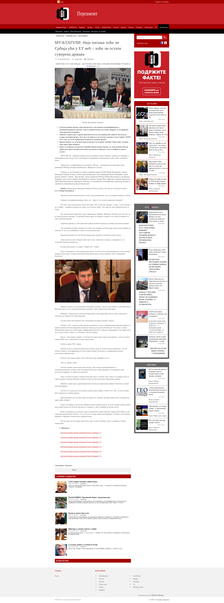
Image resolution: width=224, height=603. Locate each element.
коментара (78, 59)
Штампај (90, 59)
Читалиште (86, 31)
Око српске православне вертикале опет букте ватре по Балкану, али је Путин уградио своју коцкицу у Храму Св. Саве (158, 130)
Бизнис (101, 581)
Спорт (101, 587)
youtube (165, 42)
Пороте (66, 31)
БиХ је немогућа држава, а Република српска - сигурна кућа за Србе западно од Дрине (158, 372)
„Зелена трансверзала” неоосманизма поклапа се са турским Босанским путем (158, 391)
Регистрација (165, 2)
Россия (101, 579)
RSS (62, 2)
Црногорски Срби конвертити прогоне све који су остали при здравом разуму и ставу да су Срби (158, 165)
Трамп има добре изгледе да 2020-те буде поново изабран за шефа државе (157, 181)
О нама (64, 599)
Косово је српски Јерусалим (78, 513)
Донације (71, 599)
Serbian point (103, 576)
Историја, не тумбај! (98, 31)
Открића (136, 581)
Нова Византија (75, 31)
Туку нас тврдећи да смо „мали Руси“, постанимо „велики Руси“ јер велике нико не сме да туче (158, 146)
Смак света (103, 584)
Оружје (135, 579)
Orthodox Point (138, 587)
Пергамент (83, 36)
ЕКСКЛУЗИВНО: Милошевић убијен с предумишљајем (89, 497)
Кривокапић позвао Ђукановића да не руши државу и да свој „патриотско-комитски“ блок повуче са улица (157, 216)
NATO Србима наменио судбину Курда (82, 481)
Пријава (158, 2)
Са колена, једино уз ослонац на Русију (83, 544)
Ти (134, 584)
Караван (102, 590)
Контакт (78, 599)
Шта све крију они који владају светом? (157, 421)
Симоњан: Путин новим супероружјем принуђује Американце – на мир (157, 339)
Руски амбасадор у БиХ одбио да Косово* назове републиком (157, 252)
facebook (162, 42)
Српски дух (71, 36)
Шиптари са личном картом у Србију (82, 529)
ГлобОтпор (137, 576)
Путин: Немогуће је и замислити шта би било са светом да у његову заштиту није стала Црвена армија (158, 283)
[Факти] (81, 14)
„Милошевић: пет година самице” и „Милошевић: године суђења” (158, 408)
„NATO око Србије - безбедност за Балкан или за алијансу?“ (158, 313)
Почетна (60, 36)
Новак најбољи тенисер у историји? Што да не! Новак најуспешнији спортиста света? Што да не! (158, 112)
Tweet (74, 470)
